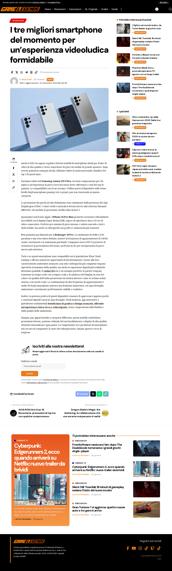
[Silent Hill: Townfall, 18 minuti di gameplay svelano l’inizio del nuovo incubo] (123, 42)
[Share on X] (17, 72)
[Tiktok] (159, 548)
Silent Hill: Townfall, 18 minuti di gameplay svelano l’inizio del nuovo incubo (146, 41)
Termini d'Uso (54, 2)
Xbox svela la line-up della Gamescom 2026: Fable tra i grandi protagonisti (146, 120)
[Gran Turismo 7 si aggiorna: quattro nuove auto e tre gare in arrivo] (146, 509)
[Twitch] (152, 548)
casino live (49, 270)
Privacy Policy (39, 2)
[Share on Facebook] (12, 72)
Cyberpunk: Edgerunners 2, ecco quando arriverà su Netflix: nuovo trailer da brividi (39, 457)
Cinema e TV (140, 144)
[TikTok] (146, 548)
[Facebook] (128, 548)
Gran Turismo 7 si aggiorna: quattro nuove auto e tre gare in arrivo (98, 509)
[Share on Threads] (31, 72)
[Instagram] (140, 548)
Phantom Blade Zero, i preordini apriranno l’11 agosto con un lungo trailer (145, 71)
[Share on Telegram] (26, 72)
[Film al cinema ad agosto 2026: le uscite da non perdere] (123, 137)
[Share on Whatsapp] (22, 72)
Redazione (27, 79)
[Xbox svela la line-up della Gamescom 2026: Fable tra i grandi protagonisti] (123, 120)
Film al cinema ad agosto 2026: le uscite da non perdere (144, 136)
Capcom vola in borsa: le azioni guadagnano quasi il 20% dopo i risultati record (146, 153)
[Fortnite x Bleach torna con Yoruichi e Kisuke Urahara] (123, 58)
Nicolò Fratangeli (23, 519)
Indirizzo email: (29, 361)
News (50, 79)
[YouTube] (134, 548)
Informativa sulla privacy (37, 382)
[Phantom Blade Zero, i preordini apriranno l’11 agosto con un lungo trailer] (123, 71)
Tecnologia (18, 21)
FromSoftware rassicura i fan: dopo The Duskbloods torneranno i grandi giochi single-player (97, 448)
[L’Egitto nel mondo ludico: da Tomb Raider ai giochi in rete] (123, 29)
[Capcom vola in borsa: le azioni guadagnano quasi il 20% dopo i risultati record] (123, 153)
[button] (163, 2)
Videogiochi (140, 33)
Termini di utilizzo (51, 379)
